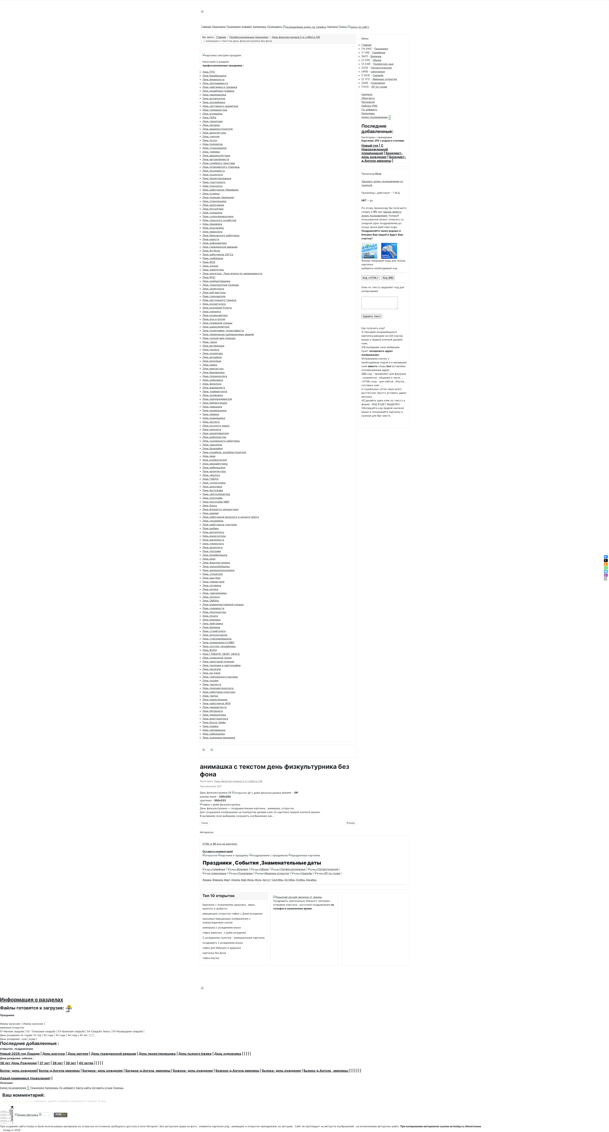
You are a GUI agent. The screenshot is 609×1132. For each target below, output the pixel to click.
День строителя (213, 574)
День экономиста (214, 170)
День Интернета (213, 711)
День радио (210, 364)
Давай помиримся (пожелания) (25, 1078)
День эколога (211, 421)
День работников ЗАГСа (218, 254)
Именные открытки (385, 79)
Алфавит (247, 26)
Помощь (118, 1087)
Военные (376, 56)
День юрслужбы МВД (216, 501)
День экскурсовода (215, 634)
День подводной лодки (217, 657)
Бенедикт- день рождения (382, 155)
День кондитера (213, 353)
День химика (211, 414)
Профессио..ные (383, 63)
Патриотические (381, 67)
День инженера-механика (219, 737)
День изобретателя (215, 459)
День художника (227, 1054)
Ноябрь (300, 879)
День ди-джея (211, 673)
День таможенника (215, 593)
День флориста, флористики (221, 509)
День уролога (211, 596)
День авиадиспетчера (216, 155)
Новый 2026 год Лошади (20, 1054)
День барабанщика (214, 75)
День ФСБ (209, 262)
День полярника (213, 395)
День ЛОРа (209, 117)
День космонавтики (215, 315)
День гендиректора (215, 109)
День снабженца (213, 258)
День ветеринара (213, 345)
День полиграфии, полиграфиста (223, 330)
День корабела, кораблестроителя (224, 452)
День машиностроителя (218, 128)
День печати (210, 615)
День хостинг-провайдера (219, 646)
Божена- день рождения (193, 1071)
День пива (209, 456)
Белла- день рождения (18, 1071)
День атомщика (212, 113)
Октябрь (289, 879)
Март (227, 879)
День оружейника (214, 102)
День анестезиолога (215, 718)
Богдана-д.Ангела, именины (148, 1071)
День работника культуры (219, 692)
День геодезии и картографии (222, 665)
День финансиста (213, 79)
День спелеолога (213, 543)
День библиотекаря (215, 402)
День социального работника (221, 440)
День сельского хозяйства (219, 220)
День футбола (211, 250)
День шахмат (211, 513)
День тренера (211, 151)
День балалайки (213, 448)
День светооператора (216, 494)
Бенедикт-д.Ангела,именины (383, 159)
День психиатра (213, 144)
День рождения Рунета (217, 307)
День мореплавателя (216, 433)
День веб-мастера (214, 292)
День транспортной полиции (221, 284)
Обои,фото (368, 98)
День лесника (211, 125)
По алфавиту (369, 109)
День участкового (214, 182)
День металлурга (213, 532)
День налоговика (213, 205)
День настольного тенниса (219, 300)
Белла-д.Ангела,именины (59, 1071)
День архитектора (214, 471)
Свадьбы (306, 873)
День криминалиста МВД (218, 642)
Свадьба (378, 75)
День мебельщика (214, 467)
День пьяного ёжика (195, 1054)
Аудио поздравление (374, 117)
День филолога (212, 383)
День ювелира (211, 619)
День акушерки (212, 357)
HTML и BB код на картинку (220, 843)
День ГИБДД (211, 478)
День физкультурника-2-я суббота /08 (238, 781)
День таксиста (212, 684)
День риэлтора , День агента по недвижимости (232, 273)
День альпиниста (213, 539)
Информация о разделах (31, 999)
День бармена (211, 627)
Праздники (219, 26)
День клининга (212, 311)
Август (266, 879)
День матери (78, 1054)
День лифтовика (213, 623)
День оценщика (212, 212)
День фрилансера (214, 372)
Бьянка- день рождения (281, 1071)
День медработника (215, 463)
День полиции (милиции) (218, 197)
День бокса (210, 505)
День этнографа (213, 498)
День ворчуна (53, 1054)
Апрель (235, 879)
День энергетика (213, 269)
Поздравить (275, 26)
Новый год (369, 145)
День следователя (214, 296)
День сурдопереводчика (218, 216)
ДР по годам (379, 86)
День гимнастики (213, 581)
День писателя (212, 669)
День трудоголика (214, 482)
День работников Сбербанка (221, 189)
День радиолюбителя (216, 326)
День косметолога (214, 303)
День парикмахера (214, 94)
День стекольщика (214, 201)
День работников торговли (220, 524)
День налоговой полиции (218, 661)
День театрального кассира (220, 676)
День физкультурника (216, 562)
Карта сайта (83, 1087)
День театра (210, 695)
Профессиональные (293, 869)
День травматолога (215, 391)
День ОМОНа (211, 600)
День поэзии (210, 680)
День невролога (213, 231)
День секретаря (213, 121)
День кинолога (212, 429)
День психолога (213, 186)
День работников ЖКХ (217, 703)
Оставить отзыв (102, 1087)
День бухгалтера (213, 208)
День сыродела (212, 444)
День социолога (213, 174)
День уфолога (211, 475)
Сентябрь (278, 879)
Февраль (217, 879)
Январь (207, 879)
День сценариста (213, 608)
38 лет (57, 1063)
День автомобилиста (216, 159)
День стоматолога (214, 631)
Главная (206, 26)
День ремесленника (215, 699)
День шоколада (212, 486)
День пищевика (212, 224)
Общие (377, 60)
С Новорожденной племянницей (374, 149)
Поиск (343, 26)
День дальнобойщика (216, 566)
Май (243, 879)
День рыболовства (214, 437)
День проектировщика (217, 178)
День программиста (215, 83)
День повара (210, 726)
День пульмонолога (215, 376)
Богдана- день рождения (102, 1071)
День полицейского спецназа (221, 167)
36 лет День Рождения (18, 1063)
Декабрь (311, 879)
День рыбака (211, 528)
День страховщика (214, 147)
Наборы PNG (369, 105)
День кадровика (213, 380)
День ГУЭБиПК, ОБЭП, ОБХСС (221, 653)
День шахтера (211, 577)
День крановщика (214, 418)
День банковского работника (221, 235)
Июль (258, 879)
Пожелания (233, 26)
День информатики (215, 243)
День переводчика (214, 714)
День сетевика (212, 585)
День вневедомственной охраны (223, 604)
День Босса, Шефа (214, 722)
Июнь (250, 879)
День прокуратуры (214, 612)
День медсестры (213, 368)
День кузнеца (211, 193)
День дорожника (213, 227)
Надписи (332, 26)
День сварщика (212, 406)
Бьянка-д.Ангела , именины (326, 1071)
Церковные (378, 71)
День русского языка (216, 425)
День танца (210, 342)
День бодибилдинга (215, 555)
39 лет (71, 1063)
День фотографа (213, 490)
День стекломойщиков (217, 638)
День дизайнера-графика (218, 90)
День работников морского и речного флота (231, 517)
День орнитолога (213, 288)
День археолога (213, 547)
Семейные (378, 52)
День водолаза (212, 361)
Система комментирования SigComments (18, 1101)
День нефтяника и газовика (220, 87)
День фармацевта (214, 387)
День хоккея (210, 265)
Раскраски (368, 102)
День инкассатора (214, 536)
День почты (210, 140)
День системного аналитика (220, 106)
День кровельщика (214, 410)
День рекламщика (214, 730)
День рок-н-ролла (214, 319)
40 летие (86, 1063)
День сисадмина (213, 520)
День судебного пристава (219, 163)
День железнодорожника (218, 570)
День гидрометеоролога (218, 688)
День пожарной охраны (217, 322)
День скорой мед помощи (219, 338)
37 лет (44, 1063)
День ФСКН (210, 650)
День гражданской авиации (220, 246)
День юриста (211, 239)
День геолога (211, 349)
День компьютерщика (216, 281)
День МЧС (209, 277)
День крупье (210, 589)
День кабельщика (214, 733)
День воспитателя (214, 98)
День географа (212, 551)
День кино (209, 558)
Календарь (259, 26)
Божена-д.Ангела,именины (237, 1071)
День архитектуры (214, 132)
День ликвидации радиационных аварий (228, 334)
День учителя (211, 136)
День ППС (209, 71)
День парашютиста (215, 707)
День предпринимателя (217, 399)
